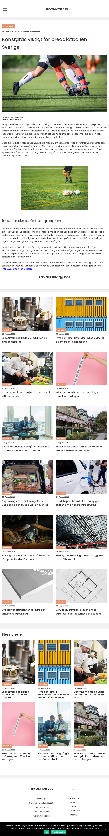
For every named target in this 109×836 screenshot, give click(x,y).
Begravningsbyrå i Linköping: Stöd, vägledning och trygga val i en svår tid (25, 502)
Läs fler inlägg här (54, 277)
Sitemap (74, 814)
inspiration (8, 26)
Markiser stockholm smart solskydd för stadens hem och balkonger (79, 448)
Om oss (73, 802)
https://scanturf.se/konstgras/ (18, 268)
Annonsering (73, 798)
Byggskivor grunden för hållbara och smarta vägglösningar (23, 611)
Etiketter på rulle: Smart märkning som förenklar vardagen (79, 394)
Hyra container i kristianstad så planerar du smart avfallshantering (80, 339)
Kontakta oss (74, 810)
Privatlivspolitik (58, 832)
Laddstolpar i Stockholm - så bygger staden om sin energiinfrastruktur (78, 502)
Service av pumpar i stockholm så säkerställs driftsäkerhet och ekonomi (78, 611)
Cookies (73, 806)
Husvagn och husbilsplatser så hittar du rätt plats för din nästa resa (26, 557)
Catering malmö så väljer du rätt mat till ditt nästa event (26, 394)
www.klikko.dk (44, 816)
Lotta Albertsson (32, 32)
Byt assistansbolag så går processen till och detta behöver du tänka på (26, 448)
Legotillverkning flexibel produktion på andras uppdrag (24, 339)
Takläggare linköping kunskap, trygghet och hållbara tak (79, 557)
